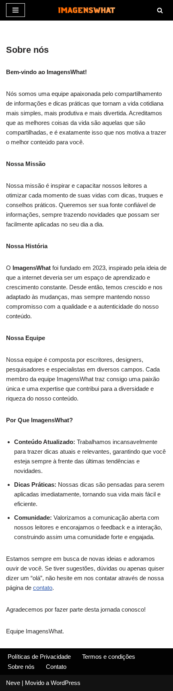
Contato (56, 666)
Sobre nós (21, 666)
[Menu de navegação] (15, 10)
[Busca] (160, 10)
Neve (13, 682)
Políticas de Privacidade (39, 656)
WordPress (65, 682)
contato (42, 587)
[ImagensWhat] (86, 10)
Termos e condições (108, 656)
